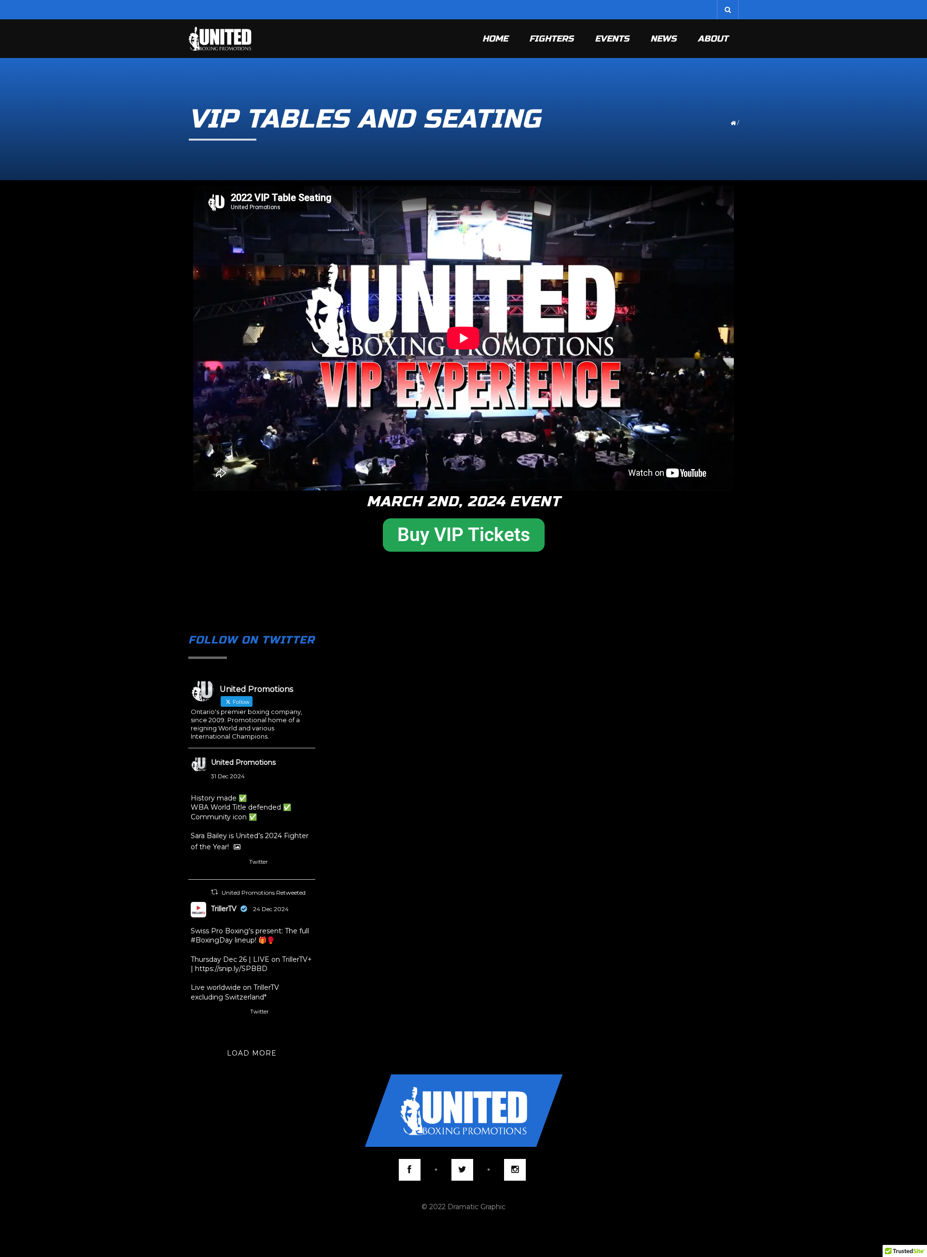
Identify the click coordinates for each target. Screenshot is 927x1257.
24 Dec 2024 (271, 909)
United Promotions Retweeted (264, 892)
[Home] (220, 38)
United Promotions (243, 762)
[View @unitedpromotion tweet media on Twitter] (237, 847)
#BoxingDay (212, 940)
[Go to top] (463, 1110)
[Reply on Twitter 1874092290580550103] (196, 864)
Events (612, 38)
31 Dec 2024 (228, 776)
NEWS (663, 38)
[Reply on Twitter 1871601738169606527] (196, 1014)
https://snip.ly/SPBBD (231, 968)
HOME (495, 38)
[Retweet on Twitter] (214, 892)
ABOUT (713, 38)
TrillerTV (224, 908)
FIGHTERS (551, 38)
